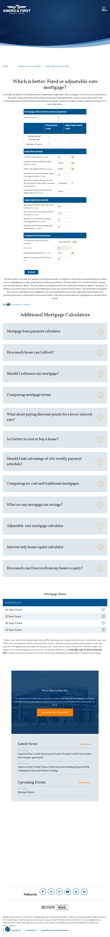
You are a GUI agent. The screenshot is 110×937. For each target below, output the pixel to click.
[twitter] (51, 891)
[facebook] (43, 891)
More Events (84, 782)
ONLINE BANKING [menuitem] (28, 874)
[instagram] (59, 891)
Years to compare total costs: (38, 258)
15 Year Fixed (13, 616)
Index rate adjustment (38, 169)
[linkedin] (84, 891)
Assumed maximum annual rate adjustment (38, 191)
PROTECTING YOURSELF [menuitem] (67, 834)
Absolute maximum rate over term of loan (39, 213)
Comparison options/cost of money (36, 242)
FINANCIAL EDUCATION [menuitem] (67, 830)
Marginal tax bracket (37, 253)
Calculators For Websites (21, 305)
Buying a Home (26, 792)
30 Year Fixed (13, 623)
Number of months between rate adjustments (38, 227)
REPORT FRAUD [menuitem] (63, 845)
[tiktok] (76, 891)
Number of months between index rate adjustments (39, 175)
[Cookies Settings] (8, 929)
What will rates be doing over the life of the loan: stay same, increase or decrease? (39, 183)
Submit (31, 272)
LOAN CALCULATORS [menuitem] (65, 841)
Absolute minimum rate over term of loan (38, 206)
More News (85, 744)
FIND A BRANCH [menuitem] (27, 870)
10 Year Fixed (13, 629)
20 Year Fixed (13, 609)
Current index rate (36, 157)
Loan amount (31, 117)
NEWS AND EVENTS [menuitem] (65, 837)
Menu (104, 10)
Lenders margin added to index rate (37, 163)
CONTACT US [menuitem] (25, 877)
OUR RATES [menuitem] (24, 862)
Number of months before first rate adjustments (37, 220)
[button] (55, 712)
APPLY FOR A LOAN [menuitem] (28, 866)
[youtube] (68, 891)
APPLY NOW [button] (17, 51)
